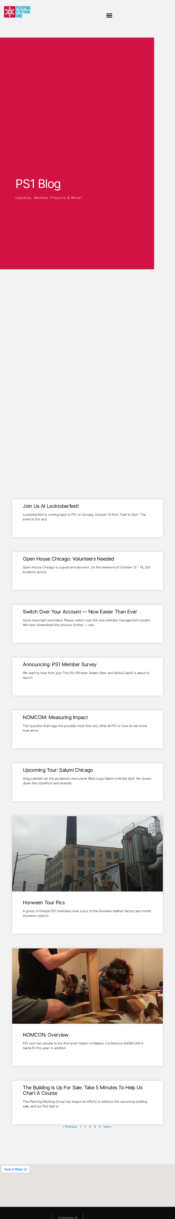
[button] (109, 15)
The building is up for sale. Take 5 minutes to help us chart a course (82, 1090)
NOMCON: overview (45, 1035)
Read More (30, 526)
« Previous (70, 1126)
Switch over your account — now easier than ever (80, 612)
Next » (108, 1126)
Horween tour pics (43, 903)
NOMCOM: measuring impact (55, 717)
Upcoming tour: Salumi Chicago (58, 770)
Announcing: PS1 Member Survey (59, 664)
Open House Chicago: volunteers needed (68, 559)
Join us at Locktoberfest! (50, 506)
